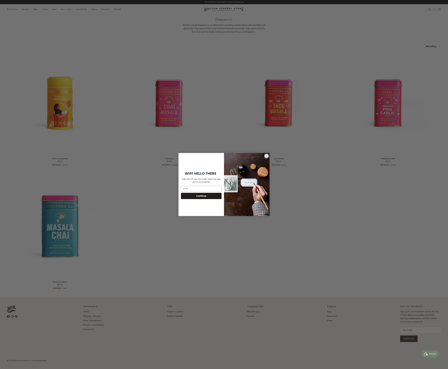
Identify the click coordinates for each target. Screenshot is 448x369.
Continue (201, 195)
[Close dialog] (266, 156)
